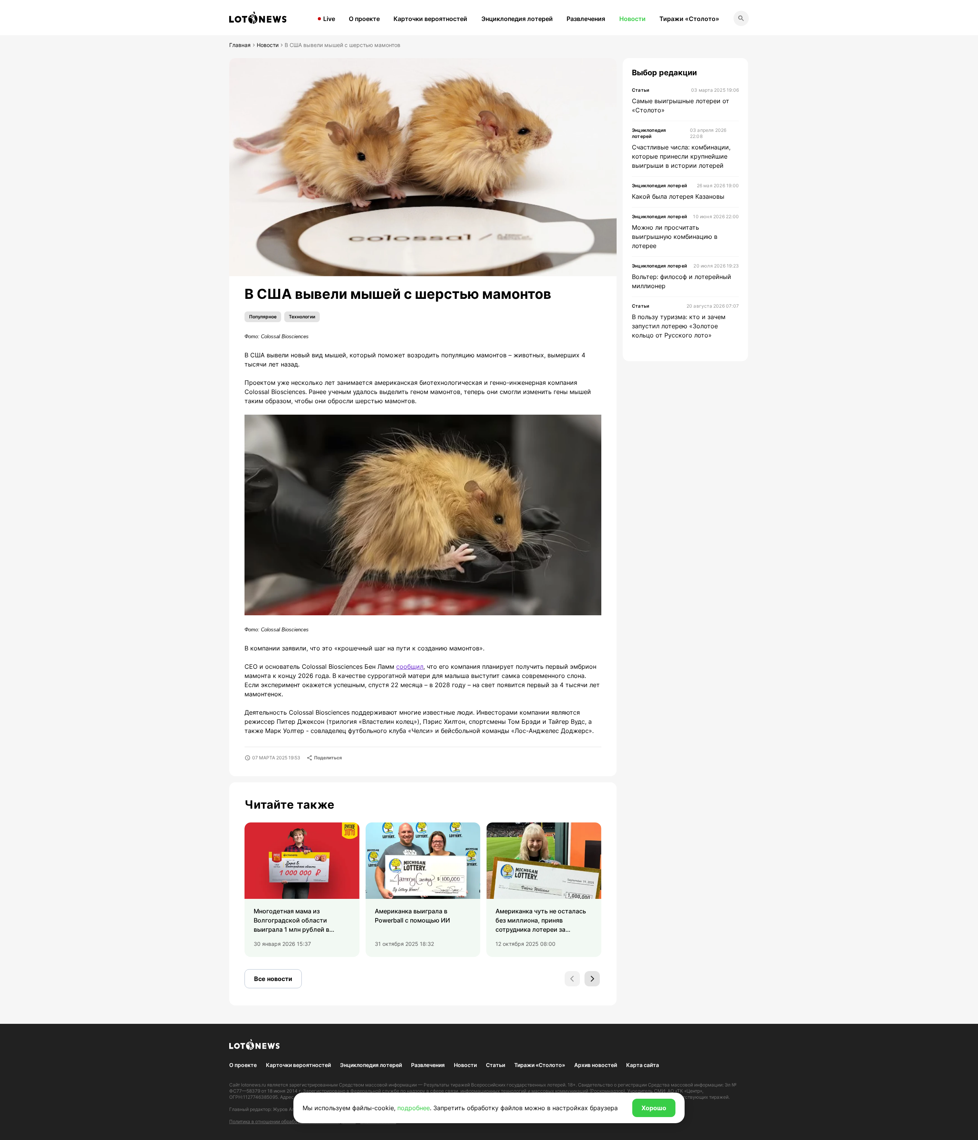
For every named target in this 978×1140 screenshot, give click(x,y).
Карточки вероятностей (430, 19)
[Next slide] (592, 978)
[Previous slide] (572, 978)
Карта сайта (642, 1065)
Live (329, 19)
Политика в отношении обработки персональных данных (292, 1121)
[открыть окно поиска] (741, 18)
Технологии (302, 316)
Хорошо (653, 1108)
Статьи (495, 1065)
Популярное (263, 316)
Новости (632, 19)
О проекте (364, 19)
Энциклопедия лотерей (517, 19)
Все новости (273, 979)
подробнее (413, 1108)
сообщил (409, 666)
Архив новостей (595, 1065)
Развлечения (586, 19)
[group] (301, 889)
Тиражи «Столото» (689, 19)
